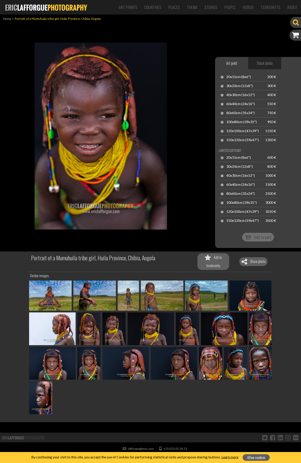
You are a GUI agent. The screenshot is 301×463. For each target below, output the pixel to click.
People (230, 7)
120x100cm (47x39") (242, 131)
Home (7, 18)
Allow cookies (256, 457)
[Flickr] (295, 437)
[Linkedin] (280, 437)
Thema (192, 7)
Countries (152, 7)
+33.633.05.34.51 (175, 448)
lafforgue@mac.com (141, 448)
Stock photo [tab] (265, 63)
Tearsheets (270, 7)
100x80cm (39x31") (241, 122)
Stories (210, 7)
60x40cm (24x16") (240, 104)
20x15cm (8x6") (238, 77)
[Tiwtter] (265, 437)
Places (174, 7)
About (292, 7)
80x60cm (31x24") (240, 113)
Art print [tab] (231, 63)
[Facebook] (272, 437)
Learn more (229, 457)
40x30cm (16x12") (240, 95)
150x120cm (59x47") (242, 140)
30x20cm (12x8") (239, 86)
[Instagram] (288, 437)
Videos (248, 7)
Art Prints (128, 7)
